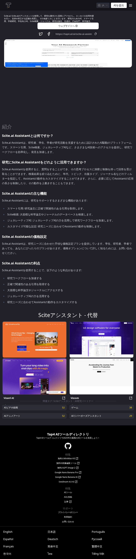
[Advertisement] (68, 94)
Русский (97, 539)
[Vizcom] (101, 376)
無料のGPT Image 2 (66, 467)
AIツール (68, 492)
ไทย (50, 554)
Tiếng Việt (98, 554)
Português (98, 532)
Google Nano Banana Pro (66, 472)
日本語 (52, 532)
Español (8, 539)
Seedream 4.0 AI (66, 481)
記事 (66, 501)
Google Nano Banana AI (66, 477)
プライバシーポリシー (68, 512)
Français (8, 546)
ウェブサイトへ (66, 25)
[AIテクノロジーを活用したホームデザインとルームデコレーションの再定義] (34, 340)
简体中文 (53, 546)
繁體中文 (97, 546)
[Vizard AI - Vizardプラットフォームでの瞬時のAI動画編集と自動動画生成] (34, 376)
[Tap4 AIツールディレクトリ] (8, 5)
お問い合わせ (68, 521)
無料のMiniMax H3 (66, 458)
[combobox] (103, 5)
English (7, 532)
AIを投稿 (68, 497)
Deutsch (53, 539)
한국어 (7, 554)
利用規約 (68, 517)
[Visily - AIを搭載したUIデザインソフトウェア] (101, 340)
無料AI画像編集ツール (66, 463)
